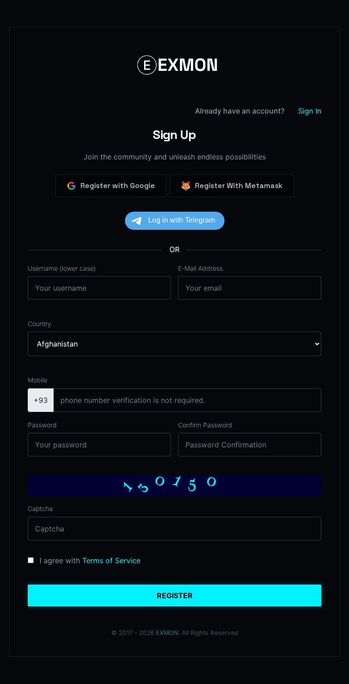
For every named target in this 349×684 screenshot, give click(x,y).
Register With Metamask (239, 185)
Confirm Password (205, 425)
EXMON (167, 632)
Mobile (37, 380)
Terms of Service (111, 560)
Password (42, 425)
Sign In (309, 110)
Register (175, 595)
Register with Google (117, 185)
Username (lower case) (62, 268)
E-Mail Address (200, 268)
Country (39, 323)
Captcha (40, 508)
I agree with (60, 560)
